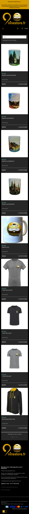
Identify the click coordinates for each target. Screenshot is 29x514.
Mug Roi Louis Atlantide (8, 204)
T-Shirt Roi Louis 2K (7, 290)
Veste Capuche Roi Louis (8, 419)
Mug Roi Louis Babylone (8, 161)
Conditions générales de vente (9, 487)
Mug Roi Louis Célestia (8, 118)
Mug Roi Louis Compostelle (9, 75)
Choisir (14, 37)
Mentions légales (5, 489)
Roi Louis (4, 73)
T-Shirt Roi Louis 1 (6, 376)
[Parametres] (18, 28)
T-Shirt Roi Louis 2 (7, 333)
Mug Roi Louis (5, 247)
